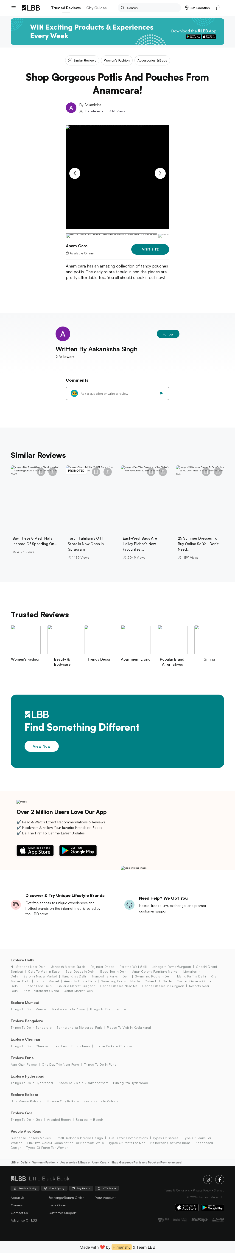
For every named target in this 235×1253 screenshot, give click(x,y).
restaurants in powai (68, 1009)
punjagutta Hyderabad (130, 1083)
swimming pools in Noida (120, 981)
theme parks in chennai (113, 1046)
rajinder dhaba (103, 967)
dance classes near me (118, 986)
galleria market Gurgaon (76, 986)
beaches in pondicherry (71, 1046)
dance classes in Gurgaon (163, 986)
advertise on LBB (24, 1220)
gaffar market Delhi (78, 991)
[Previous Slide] (75, 173)
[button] (197, 7)
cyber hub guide (158, 981)
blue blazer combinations (128, 1138)
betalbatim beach (89, 1119)
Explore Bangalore (27, 1021)
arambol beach (59, 1119)
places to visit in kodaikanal (129, 1027)
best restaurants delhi (41, 991)
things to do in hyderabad (32, 1083)
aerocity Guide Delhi (80, 981)
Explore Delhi (22, 960)
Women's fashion (44, 1162)
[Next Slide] (160, 173)
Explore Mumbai (25, 1002)
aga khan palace (24, 1064)
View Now (41, 746)
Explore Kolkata (24, 1094)
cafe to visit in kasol (44, 971)
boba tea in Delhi (113, 971)
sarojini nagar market (40, 976)
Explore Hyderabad (27, 1076)
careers (17, 1205)
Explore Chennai (25, 1039)
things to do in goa (26, 1119)
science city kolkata (63, 1101)
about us (18, 1198)
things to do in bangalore (31, 1027)
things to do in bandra (108, 1009)
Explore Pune (22, 1058)
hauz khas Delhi (74, 976)
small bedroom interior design (79, 1138)
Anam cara (99, 1162)
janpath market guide (68, 967)
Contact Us (19, 1213)
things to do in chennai (29, 1046)
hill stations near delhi (28, 967)
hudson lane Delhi (37, 986)
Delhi (24, 1162)
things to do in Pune (100, 1064)
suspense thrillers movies (31, 1138)
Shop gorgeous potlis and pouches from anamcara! (146, 1162)
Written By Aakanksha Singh (97, 349)
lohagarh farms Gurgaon (171, 967)
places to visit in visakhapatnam (83, 1083)
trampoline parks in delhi (111, 976)
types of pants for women (47, 1147)
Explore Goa (21, 1113)
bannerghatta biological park (79, 1027)
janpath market (47, 981)
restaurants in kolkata (101, 1101)
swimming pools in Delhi (153, 976)
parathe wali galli (133, 967)
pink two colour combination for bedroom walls (65, 1143)
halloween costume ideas (170, 1143)
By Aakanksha (90, 104)
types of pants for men (127, 1143)
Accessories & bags (73, 1162)
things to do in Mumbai (29, 1009)
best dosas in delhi (80, 971)
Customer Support (62, 1213)
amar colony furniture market (155, 971)
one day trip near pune (60, 1064)
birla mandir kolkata (26, 1101)
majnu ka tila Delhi (191, 976)
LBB (13, 1162)
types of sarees (166, 1138)
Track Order (57, 1205)
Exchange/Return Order (66, 1198)
